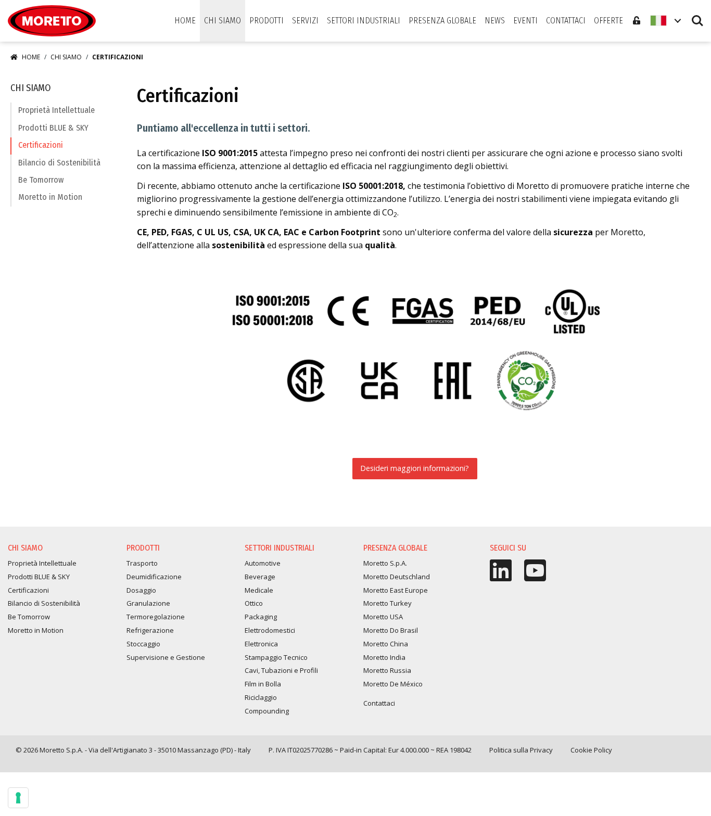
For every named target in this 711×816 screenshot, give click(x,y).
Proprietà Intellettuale (56, 110)
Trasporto (142, 563)
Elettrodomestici (270, 630)
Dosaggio (141, 590)
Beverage (260, 576)
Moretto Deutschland (396, 576)
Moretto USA (383, 616)
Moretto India (384, 657)
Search (697, 16)
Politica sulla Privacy (521, 750)
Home (31, 57)
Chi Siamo (66, 57)
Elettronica (261, 643)
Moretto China (385, 643)
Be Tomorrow (41, 180)
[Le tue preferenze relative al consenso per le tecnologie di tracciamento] (18, 798)
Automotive (263, 563)
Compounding (267, 711)
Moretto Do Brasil (390, 630)
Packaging (261, 616)
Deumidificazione (154, 576)
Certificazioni (40, 145)
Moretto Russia (387, 670)
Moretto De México (393, 683)
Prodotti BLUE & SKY (53, 128)
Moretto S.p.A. (385, 563)
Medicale (259, 590)
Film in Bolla (263, 683)
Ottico (254, 603)
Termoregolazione (155, 616)
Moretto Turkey (387, 603)
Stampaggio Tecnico (276, 657)
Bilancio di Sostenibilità (59, 163)
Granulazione (148, 603)
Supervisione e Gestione (165, 657)
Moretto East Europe (395, 590)
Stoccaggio (143, 643)
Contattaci (379, 703)
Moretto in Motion (50, 197)
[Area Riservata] (636, 21)
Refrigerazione (150, 630)
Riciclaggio (261, 697)
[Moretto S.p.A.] (52, 21)
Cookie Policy (591, 750)
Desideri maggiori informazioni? (414, 468)
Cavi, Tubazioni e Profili (281, 670)
